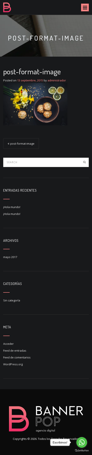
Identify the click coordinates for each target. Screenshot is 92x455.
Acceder (8, 344)
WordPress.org (13, 364)
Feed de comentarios (17, 357)
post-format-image (22, 143)
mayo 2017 (10, 257)
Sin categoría (11, 300)
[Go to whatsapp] (81, 442)
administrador (56, 80)
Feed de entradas (14, 350)
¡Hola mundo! (11, 207)
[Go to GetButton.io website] (82, 450)
